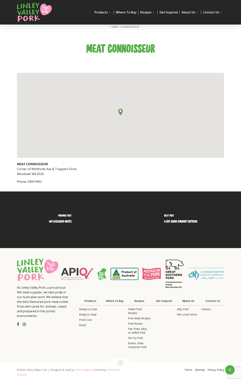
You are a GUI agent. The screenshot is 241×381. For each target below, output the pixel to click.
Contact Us (211, 12)
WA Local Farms (187, 314)
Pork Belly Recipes (139, 318)
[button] (120, 112)
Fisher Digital (83, 370)
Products (101, 12)
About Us (188, 12)
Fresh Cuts (85, 320)
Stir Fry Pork (135, 338)
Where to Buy (115, 301)
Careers (206, 309)
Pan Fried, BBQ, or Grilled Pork (138, 330)
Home (106, 27)
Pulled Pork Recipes (135, 311)
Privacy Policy (215, 370)
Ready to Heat (88, 314)
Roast (82, 325)
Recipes (146, 12)
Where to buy (126, 12)
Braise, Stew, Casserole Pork (137, 345)
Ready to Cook (88, 309)
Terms (188, 370)
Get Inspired (168, 12)
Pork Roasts (135, 323)
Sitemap (200, 370)
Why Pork (183, 309)
